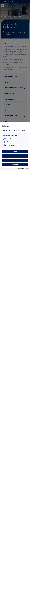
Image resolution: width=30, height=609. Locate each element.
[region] (15, 365)
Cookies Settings (15, 164)
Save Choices (15, 160)
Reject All (15, 151)
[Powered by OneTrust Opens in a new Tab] (23, 169)
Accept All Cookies (15, 155)
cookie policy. (5, 131)
